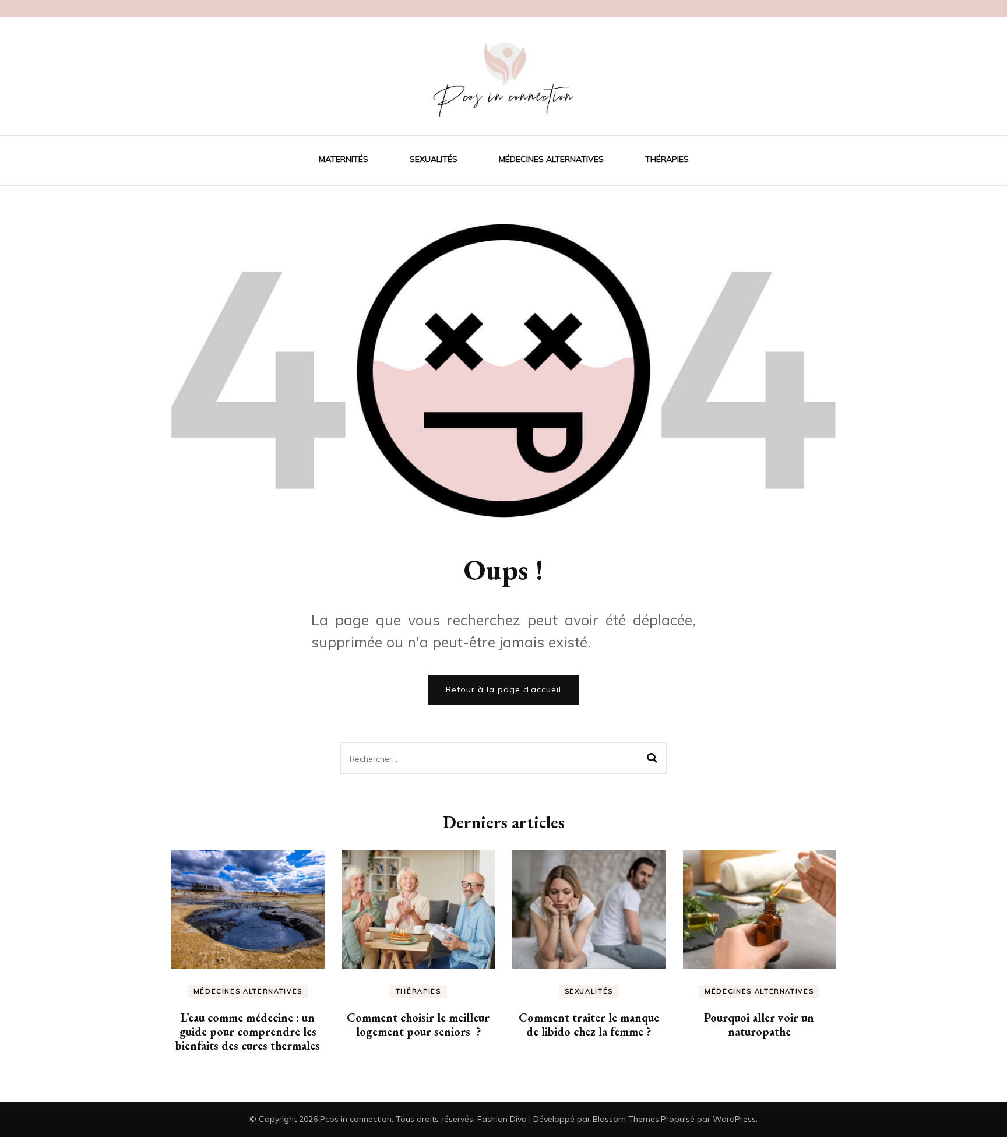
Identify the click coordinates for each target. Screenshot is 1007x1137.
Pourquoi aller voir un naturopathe (759, 1024)
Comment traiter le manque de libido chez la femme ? (589, 1024)
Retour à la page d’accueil (503, 689)
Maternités (343, 159)
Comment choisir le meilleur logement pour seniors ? (418, 1024)
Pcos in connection (356, 1119)
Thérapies (667, 159)
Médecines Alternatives (551, 159)
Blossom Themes (626, 1119)
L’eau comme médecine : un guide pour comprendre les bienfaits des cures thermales (247, 1031)
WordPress (734, 1119)
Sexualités (433, 159)
